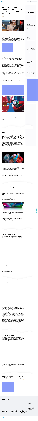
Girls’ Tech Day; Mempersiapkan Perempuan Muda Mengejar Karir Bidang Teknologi (31, 61)
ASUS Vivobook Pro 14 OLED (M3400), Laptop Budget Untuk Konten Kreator (31, 73)
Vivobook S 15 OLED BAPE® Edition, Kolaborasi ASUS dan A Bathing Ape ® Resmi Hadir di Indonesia (31, 37)
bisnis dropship (10, 57)
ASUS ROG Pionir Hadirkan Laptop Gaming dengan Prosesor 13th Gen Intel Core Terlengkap (23, 411)
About (8, 417)
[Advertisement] (7, 47)
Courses (11, 417)
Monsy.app (18, 417)
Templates (14, 417)
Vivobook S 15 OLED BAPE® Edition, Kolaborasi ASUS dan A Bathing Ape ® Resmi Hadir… (14, 411)
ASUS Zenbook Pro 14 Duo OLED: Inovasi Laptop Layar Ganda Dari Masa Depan (32, 25)
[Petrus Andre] (3, 1)
